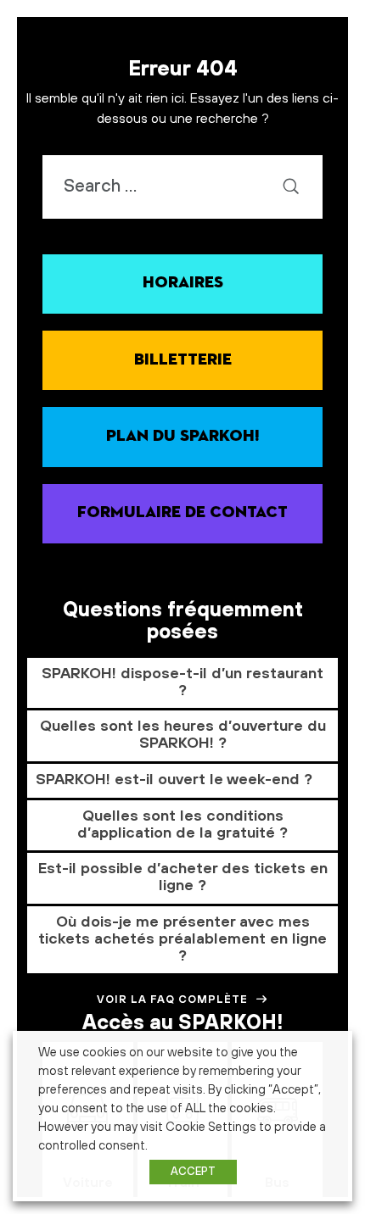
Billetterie (183, 360)
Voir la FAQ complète (172, 999)
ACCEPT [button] (193, 1171)
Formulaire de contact (182, 512)
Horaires (183, 283)
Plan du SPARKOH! (183, 436)
